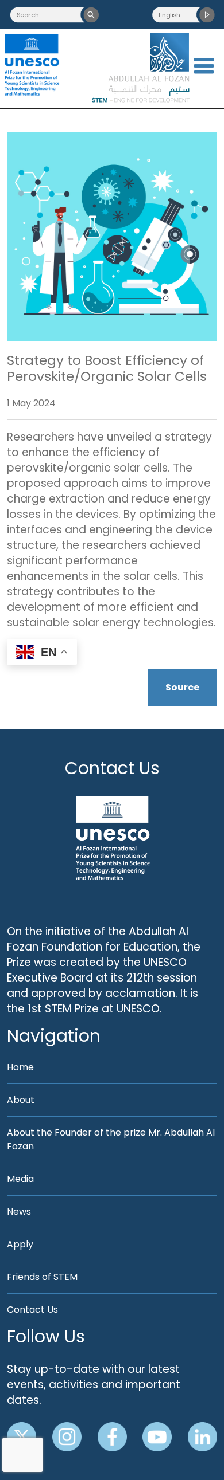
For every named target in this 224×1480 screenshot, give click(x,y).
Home (20, 1067)
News (19, 1211)
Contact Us (112, 768)
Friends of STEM (42, 1276)
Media (20, 1178)
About (20, 1099)
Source (182, 687)
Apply (20, 1244)
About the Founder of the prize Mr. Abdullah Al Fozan (111, 1139)
